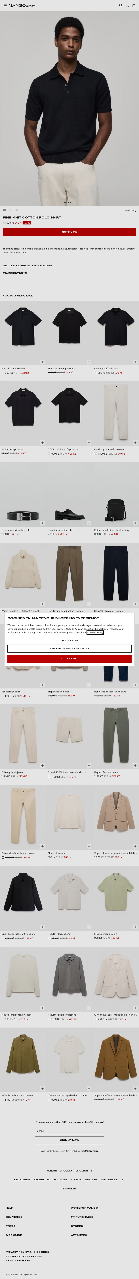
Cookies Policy (95, 632)
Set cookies (69, 640)
